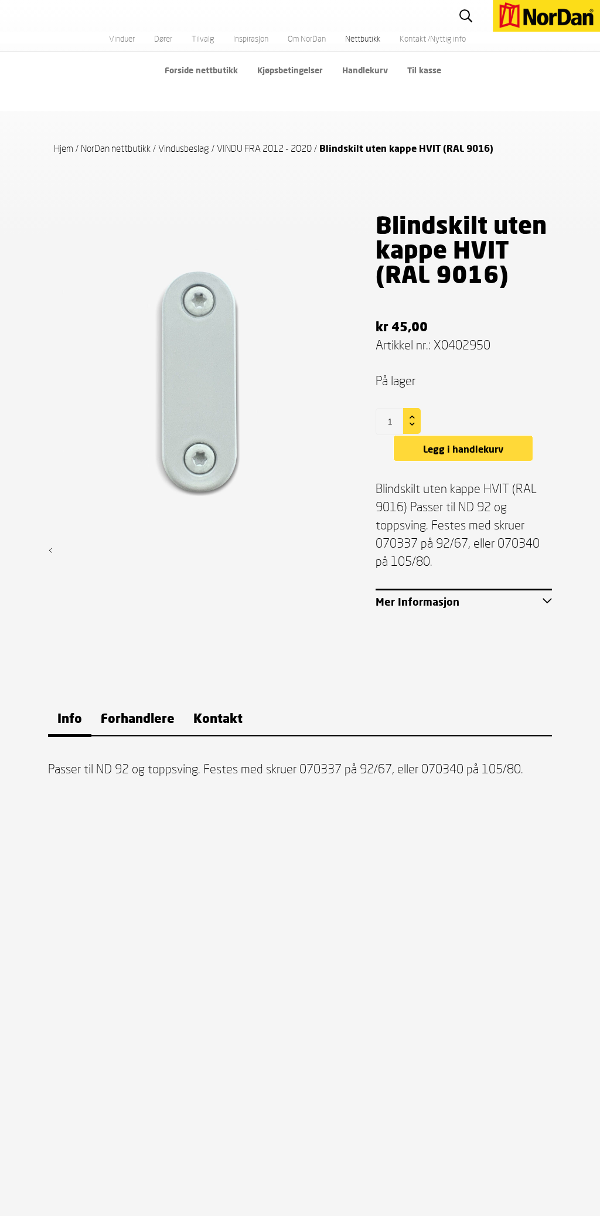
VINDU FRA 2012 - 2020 (264, 148)
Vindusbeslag (183, 148)
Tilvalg (203, 38)
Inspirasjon (250, 38)
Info (69, 718)
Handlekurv (365, 70)
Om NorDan (307, 38)
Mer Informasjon (417, 601)
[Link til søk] (467, 15)
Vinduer (122, 38)
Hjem (63, 148)
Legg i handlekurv (463, 448)
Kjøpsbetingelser (290, 70)
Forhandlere (138, 718)
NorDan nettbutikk (116, 148)
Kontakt (218, 718)
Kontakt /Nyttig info (433, 38)
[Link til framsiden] (488, 6)
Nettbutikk (362, 38)
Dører (163, 38)
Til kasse (424, 70)
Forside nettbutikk (201, 70)
